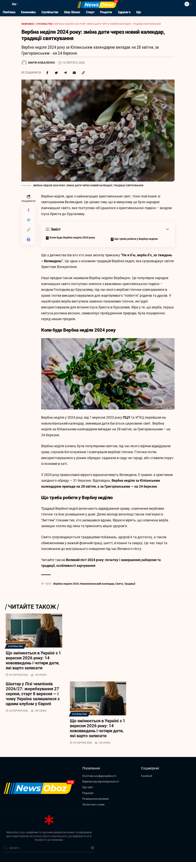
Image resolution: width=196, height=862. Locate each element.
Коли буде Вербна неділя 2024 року (72, 237)
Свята (119, 583)
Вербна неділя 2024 (66, 583)
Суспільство (15, 646)
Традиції (129, 583)
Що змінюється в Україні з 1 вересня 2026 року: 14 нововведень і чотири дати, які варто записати (33, 660)
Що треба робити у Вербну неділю (136, 238)
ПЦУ (126, 417)
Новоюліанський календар (97, 583)
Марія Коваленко (41, 62)
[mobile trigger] (7, 4)
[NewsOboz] (98, 4)
